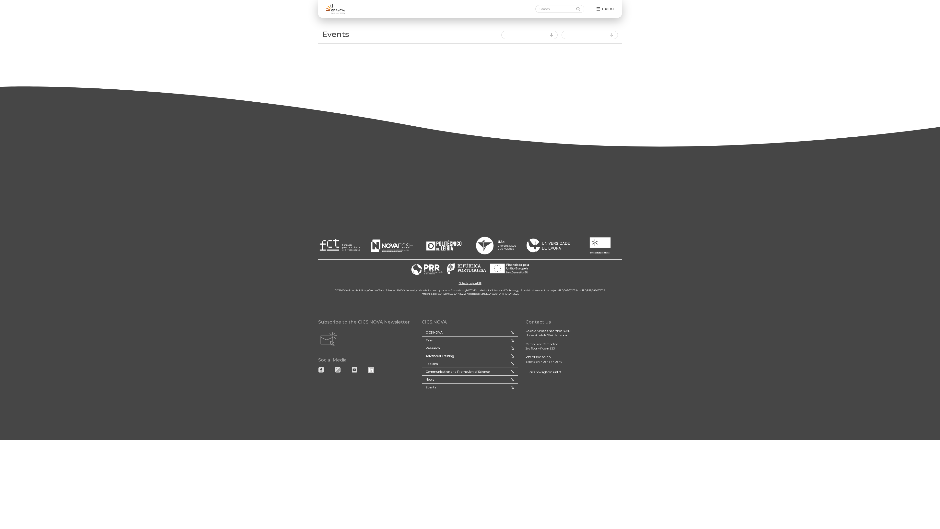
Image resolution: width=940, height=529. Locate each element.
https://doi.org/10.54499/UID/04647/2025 (443, 293)
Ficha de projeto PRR (470, 283)
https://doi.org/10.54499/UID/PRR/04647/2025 (494, 293)
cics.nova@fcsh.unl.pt (545, 372)
